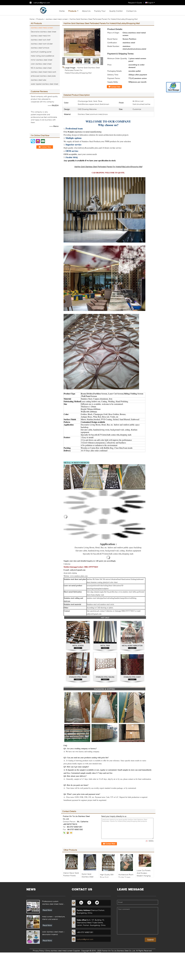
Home (62, 11)
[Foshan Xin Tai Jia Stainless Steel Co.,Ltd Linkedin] (81, 902)
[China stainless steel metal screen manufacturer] (43, 10)
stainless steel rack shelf (40, 40)
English (150, 3)
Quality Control (116, 11)
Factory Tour (99, 11)
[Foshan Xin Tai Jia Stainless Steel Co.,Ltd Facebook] (89, 902)
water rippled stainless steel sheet (44, 84)
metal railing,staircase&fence (42, 56)
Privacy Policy (38, 950)
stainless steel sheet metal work (43, 72)
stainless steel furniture (40, 48)
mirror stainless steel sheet (41, 60)
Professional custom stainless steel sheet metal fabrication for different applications (52, 903)
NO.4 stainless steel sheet (41, 68)
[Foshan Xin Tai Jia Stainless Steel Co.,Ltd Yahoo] (67, 832)
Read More (47, 910)
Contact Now (115, 87)
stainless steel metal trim (40, 36)
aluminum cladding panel (41, 52)
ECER (98, 953)
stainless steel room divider (42, 44)
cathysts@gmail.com (41, 3)
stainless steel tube (38, 80)
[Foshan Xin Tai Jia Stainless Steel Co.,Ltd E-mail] (71, 832)
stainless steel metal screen (57, 19)
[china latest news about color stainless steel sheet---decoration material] (33, 937)
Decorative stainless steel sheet (43, 32)
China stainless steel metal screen (59, 950)
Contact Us (131, 11)
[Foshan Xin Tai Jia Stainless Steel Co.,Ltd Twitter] (97, 902)
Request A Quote (135, 3)
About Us (86, 11)
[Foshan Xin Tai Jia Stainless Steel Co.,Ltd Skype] (64, 832)
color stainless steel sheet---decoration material (53, 933)
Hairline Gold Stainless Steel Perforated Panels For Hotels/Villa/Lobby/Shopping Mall (82, 70)
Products (72, 11)
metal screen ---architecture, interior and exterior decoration (53, 918)
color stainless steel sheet (41, 64)
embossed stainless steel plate (43, 76)
